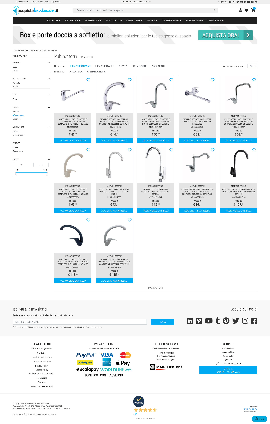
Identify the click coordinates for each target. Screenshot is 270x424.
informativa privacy (37, 327)
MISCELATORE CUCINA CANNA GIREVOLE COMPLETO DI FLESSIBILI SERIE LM (155, 191)
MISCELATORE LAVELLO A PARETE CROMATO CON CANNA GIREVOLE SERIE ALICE (197, 121)
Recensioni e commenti (42, 386)
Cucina (15, 67)
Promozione (139, 66)
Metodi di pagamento (41, 348)
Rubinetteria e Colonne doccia (32, 50)
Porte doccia (71, 20)
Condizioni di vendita (42, 357)
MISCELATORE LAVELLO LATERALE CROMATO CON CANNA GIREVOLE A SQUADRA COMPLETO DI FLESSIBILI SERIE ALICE (238, 122)
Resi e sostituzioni (42, 361)
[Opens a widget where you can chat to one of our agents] (259, 419)
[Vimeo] (252, 2)
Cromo (15, 147)
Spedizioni (42, 353)
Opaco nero (18, 151)
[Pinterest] (241, 2)
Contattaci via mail (228, 370)
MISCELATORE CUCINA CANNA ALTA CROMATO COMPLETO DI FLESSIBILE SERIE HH (114, 191)
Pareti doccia (92, 20)
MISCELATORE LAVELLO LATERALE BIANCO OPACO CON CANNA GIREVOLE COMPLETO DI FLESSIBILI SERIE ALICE (114, 261)
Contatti (35, 1)
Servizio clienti (22, 1)
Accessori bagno (170, 20)
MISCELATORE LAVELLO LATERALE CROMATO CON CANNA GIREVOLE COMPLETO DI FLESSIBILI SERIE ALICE (114, 121)
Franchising (41, 377)
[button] (31, 63)
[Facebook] (230, 2)
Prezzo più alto (104, 66)
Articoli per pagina (233, 66)
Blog (57, 1)
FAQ (52, 1)
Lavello (16, 70)
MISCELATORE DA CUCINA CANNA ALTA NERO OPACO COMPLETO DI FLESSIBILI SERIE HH (238, 191)
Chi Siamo (44, 1)
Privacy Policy (41, 365)
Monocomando (19, 135)
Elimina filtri (97, 71)
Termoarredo (214, 20)
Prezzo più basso (80, 66)
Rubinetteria (133, 20)
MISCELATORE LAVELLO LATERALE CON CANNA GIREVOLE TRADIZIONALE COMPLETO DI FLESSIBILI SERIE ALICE (197, 191)
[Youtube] (248, 2)
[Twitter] (237, 2)
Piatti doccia (113, 20)
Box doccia (52, 20)
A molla (16, 111)
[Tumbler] (245, 2)
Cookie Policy (41, 369)
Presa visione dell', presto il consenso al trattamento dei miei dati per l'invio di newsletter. (58, 327)
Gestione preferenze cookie (41, 373)
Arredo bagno (193, 20)
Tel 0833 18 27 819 (231, 363)
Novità (123, 66)
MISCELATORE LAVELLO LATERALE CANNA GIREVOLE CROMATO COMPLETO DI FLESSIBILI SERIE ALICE (73, 121)
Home (15, 50)
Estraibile (17, 119)
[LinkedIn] (256, 2)
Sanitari (151, 20)
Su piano (16, 86)
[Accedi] (240, 10)
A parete (16, 83)
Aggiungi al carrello (73, 140)
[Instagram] (234, 2)
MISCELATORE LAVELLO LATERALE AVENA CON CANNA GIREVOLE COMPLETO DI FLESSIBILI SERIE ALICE (73, 191)
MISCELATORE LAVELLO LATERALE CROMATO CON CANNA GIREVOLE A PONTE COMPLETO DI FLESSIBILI (156, 121)
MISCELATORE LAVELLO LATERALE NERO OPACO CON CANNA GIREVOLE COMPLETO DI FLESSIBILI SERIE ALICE (73, 261)
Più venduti (158, 66)
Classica (19, 115)
